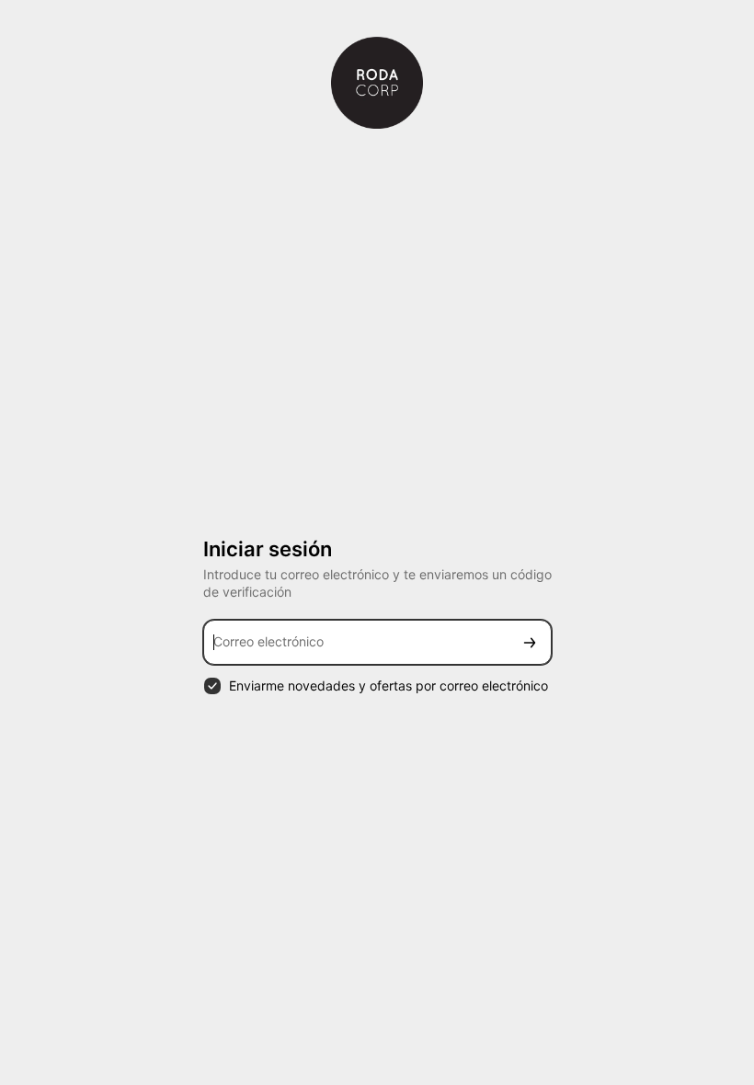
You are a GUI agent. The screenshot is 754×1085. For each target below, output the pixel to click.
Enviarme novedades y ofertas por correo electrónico (388, 685)
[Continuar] (529, 642)
